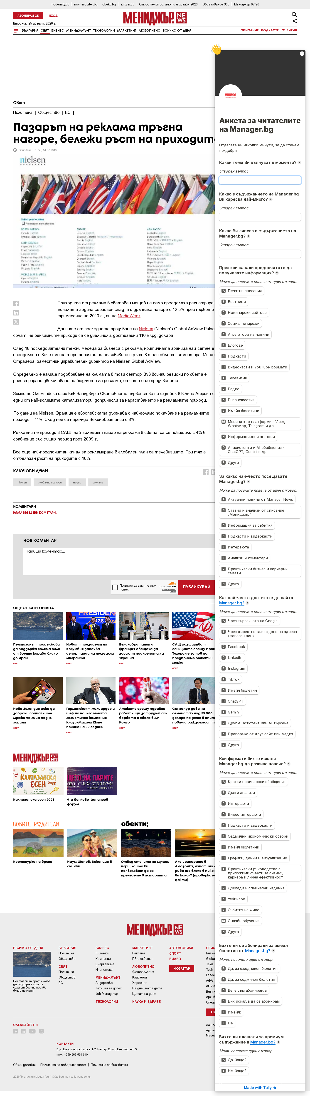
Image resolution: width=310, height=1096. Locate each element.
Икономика (104, 969)
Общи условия (24, 1064)
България (30, 30)
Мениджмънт (78, 30)
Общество (67, 958)
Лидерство (104, 982)
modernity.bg (60, 4)
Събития (289, 30)
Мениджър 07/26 (246, 4)
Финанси (102, 953)
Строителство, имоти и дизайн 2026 (168, 4)
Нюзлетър (182, 969)
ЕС (61, 982)
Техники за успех (109, 988)
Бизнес (57, 30)
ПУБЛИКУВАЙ (196, 587)
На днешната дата (147, 988)
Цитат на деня (144, 993)
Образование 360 (215, 4)
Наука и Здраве (146, 1001)
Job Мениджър (107, 993)
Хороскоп (139, 982)
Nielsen (146, 328)
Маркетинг (126, 30)
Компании (103, 958)
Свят (45, 30)
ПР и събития (142, 958)
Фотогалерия (143, 971)
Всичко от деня (177, 30)
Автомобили (181, 947)
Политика (66, 953)
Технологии (104, 30)
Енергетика (105, 964)
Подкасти (270, 30)
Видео (175, 958)
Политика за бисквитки (109, 1064)
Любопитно (149, 30)
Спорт (175, 953)
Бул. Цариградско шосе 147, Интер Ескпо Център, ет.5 (97, 1049)
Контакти (65, 1044)
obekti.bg (109, 4)
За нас (211, 1024)
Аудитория (214, 1030)
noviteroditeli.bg (86, 4)
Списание (250, 30)
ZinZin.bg (127, 4)
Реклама (138, 953)
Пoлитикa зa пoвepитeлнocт (63, 1064)
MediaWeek (129, 315)
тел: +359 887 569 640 (72, 1054)
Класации (139, 977)
